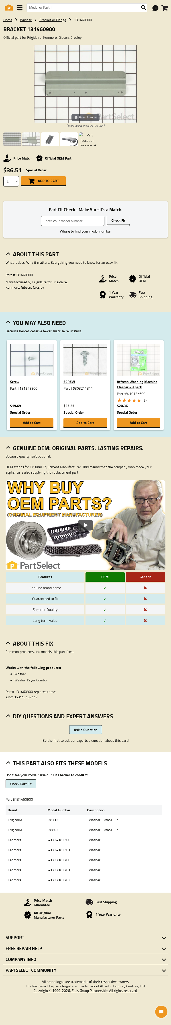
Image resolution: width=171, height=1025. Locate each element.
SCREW (69, 381)
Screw (14, 381)
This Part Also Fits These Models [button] (60, 763)
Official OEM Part (58, 158)
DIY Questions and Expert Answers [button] (63, 716)
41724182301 (59, 849)
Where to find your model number (85, 231)
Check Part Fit (21, 783)
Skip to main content (85, 35)
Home (7, 20)
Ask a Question (85, 729)
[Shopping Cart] (165, 8)
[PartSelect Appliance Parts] (8, 7)
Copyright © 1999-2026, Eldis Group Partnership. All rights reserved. (86, 990)
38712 (53, 819)
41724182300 (59, 839)
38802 (53, 829)
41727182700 (59, 859)
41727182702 (59, 879)
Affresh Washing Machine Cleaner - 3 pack (137, 384)
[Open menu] (20, 8)
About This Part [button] (36, 254)
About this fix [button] (33, 643)
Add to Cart (48, 180)
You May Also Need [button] (39, 322)
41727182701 (59, 869)
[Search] (143, 7)
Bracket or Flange (52, 20)
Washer (26, 20)
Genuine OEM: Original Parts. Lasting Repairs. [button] (78, 448)
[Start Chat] (161, 1012)
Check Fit (118, 220)
